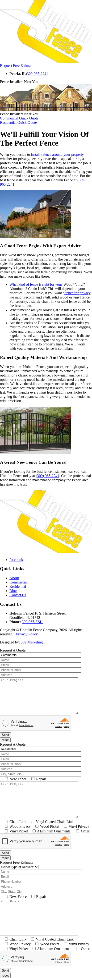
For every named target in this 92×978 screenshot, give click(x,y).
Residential (17, 586)
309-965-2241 (37, 74)
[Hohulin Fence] (46, 61)
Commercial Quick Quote (19, 118)
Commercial (18, 582)
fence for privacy (77, 293)
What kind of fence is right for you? (36, 284)
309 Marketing (32, 642)
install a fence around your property (57, 154)
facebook (16, 560)
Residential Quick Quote (18, 122)
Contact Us (17, 595)
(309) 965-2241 (47, 476)
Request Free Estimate (16, 66)
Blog (13, 591)
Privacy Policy (27, 634)
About (14, 578)
